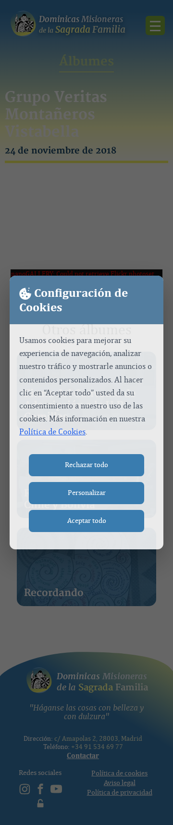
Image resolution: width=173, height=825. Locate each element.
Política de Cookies (52, 432)
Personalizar (87, 492)
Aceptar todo (86, 520)
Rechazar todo (86, 465)
